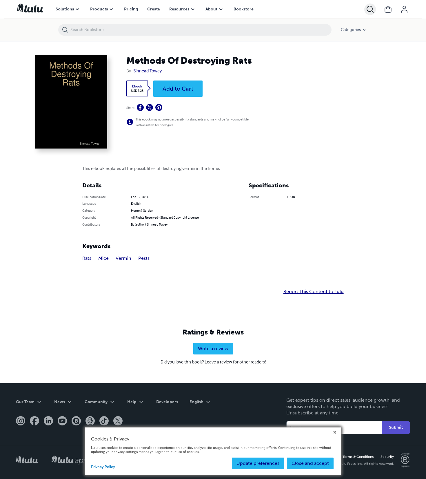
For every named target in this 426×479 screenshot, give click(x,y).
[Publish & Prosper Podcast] (90, 421)
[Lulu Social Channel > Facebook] (34, 421)
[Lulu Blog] (76, 421)
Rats (86, 258)
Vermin (123, 258)
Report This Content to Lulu (313, 291)
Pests (144, 258)
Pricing (131, 9)
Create (153, 9)
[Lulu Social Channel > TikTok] (104, 421)
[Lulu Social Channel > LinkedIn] (48, 421)
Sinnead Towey (147, 70)
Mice (103, 258)
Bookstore (244, 9)
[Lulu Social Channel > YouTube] (62, 421)
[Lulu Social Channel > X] (118, 421)
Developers (167, 401)
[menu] (77, 9)
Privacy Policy (103, 467)
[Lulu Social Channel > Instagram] (20, 421)
